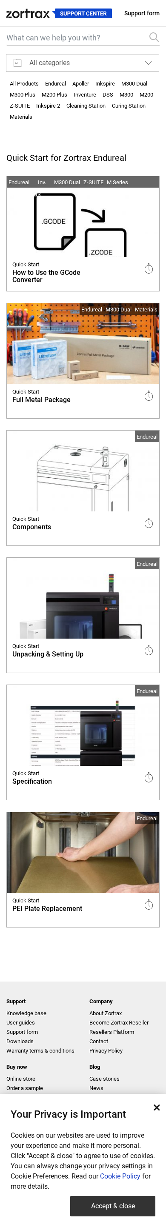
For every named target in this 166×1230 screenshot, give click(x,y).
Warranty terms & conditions (40, 1050)
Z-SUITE (20, 106)
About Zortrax (105, 1013)
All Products (24, 83)
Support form (142, 13)
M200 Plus (54, 94)
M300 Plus (22, 94)
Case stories (104, 1079)
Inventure (85, 94)
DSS (108, 94)
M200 (146, 94)
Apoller (80, 83)
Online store (20, 1079)
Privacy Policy (106, 1050)
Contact (98, 1041)
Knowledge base (26, 1013)
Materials (21, 117)
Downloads (20, 1041)
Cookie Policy (120, 1176)
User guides (20, 1022)
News (96, 1088)
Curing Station (129, 106)
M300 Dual (134, 83)
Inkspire (105, 83)
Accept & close (113, 1206)
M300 (126, 94)
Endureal (55, 83)
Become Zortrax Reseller (119, 1022)
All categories (49, 63)
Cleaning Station (86, 106)
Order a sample (24, 1088)
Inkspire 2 (48, 106)
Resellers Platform (111, 1032)
